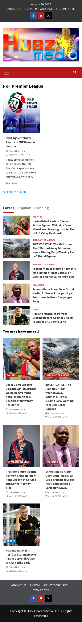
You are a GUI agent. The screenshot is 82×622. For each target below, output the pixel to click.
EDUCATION (38, 285)
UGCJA (28, 8)
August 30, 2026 (15, 413)
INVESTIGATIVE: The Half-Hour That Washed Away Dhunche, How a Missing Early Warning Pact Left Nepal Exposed (59, 397)
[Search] (74, 72)
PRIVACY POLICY (46, 8)
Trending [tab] (41, 207)
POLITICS (37, 217)
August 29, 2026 (54, 417)
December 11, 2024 (16, 154)
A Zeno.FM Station (14, 192)
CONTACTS (67, 8)
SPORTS (11, 128)
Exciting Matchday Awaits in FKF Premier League (20, 142)
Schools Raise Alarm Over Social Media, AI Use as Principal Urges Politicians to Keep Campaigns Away (59, 480)
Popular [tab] (24, 207)
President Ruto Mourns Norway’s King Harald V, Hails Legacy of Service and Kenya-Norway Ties (54, 273)
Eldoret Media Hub (17, 151)
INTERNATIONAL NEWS (43, 240)
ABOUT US (14, 8)
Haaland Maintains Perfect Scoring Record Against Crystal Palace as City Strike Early (52, 318)
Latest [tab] (8, 207)
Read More (11, 183)
